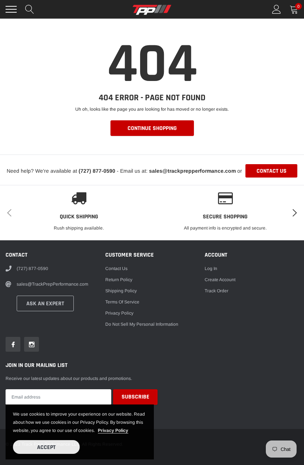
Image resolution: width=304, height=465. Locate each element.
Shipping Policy (121, 290)
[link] (13, 344)
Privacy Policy (119, 313)
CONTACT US (272, 171)
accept (46, 447)
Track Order (216, 290)
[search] (29, 9)
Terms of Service (122, 302)
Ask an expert (45, 304)
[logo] (152, 9)
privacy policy (113, 430)
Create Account (220, 279)
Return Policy (118, 279)
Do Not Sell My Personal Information (141, 324)
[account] (276, 9)
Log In (211, 268)
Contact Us (116, 268)
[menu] (11, 9)
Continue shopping (152, 128)
